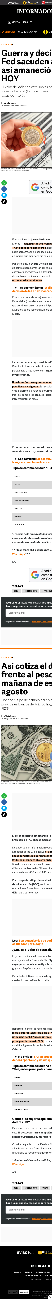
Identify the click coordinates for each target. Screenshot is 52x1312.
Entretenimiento (33, 1276)
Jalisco (17, 1272)
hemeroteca (35, 1280)
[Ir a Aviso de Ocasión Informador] (13, 1)
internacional (43, 1272)
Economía (6, 44)
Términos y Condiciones (42, 622)
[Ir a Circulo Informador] (28, 1)
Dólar (17, 591)
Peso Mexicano (30, 591)
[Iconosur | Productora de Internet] (13, 1291)
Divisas (44, 1188)
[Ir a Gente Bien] (45, 1)
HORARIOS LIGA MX (27, 32)
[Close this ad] (50, 1297)
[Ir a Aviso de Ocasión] (25, 1250)
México (28, 1272)
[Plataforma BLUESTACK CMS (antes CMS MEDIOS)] (24, 1291)
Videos (16, 22)
